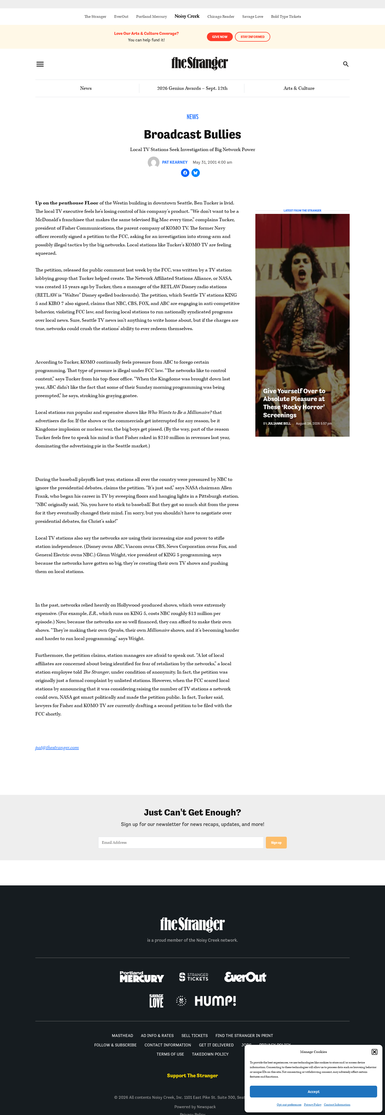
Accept (314, 1091)
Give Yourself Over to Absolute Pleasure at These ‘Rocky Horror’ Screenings (294, 403)
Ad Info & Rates (157, 1035)
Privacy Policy (312, 1105)
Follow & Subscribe (115, 1045)
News (86, 88)
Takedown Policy (210, 1054)
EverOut (121, 16)
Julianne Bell (279, 423)
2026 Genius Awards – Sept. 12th (192, 88)
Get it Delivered (216, 1045)
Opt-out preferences (289, 1105)
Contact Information (337, 1105)
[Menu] (40, 64)
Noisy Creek (187, 17)
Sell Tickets (195, 1035)
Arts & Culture (299, 88)
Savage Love (252, 16)
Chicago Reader (220, 16)
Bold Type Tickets (286, 16)
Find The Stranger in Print (244, 1035)
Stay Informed (253, 37)
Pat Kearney (175, 162)
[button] (374, 1052)
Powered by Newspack (195, 1107)
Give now (220, 37)
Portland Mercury (151, 16)
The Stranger (95, 16)
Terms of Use (170, 1054)
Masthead (122, 1035)
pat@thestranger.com (57, 747)
